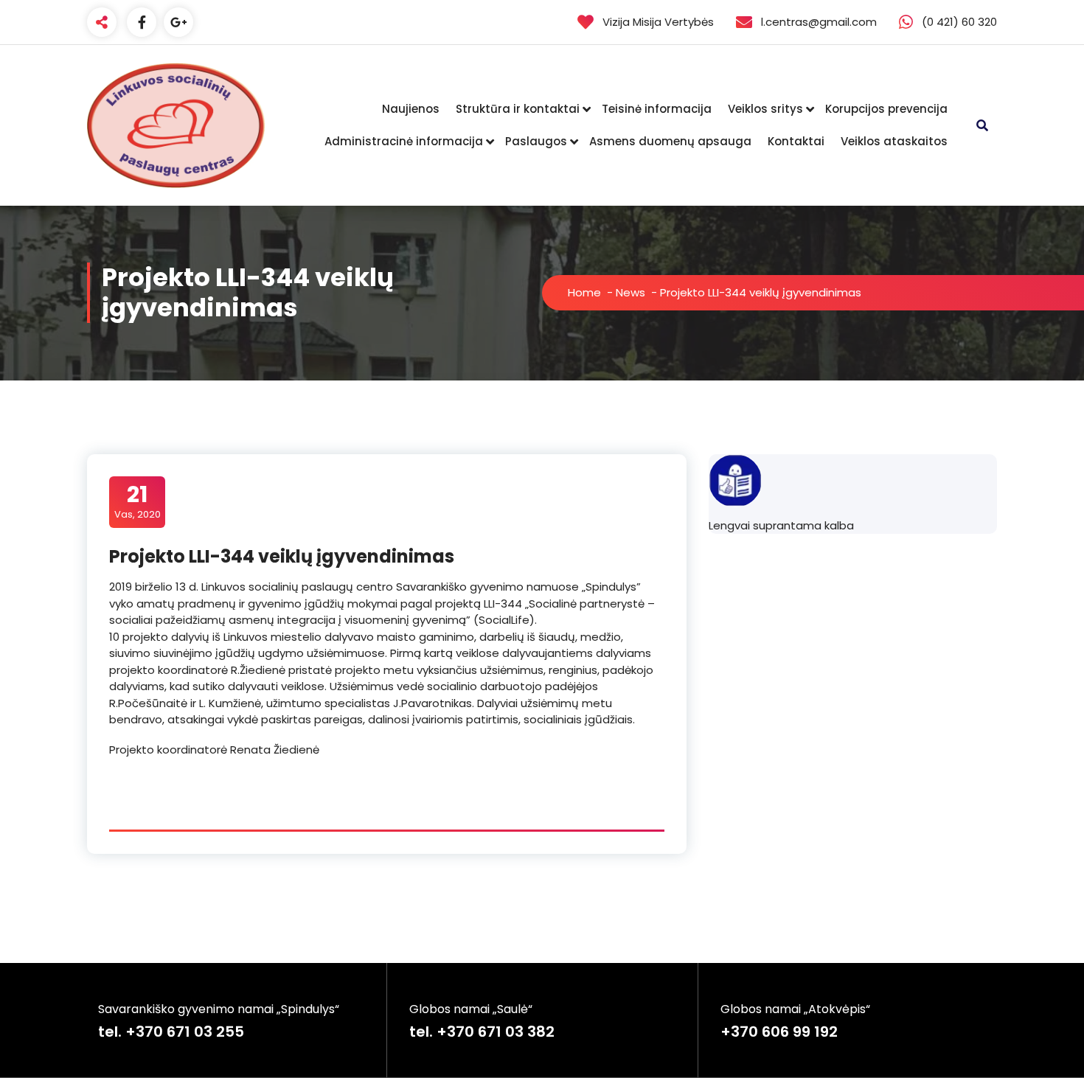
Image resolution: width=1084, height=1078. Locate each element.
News (630, 292)
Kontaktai (796, 141)
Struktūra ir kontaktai (518, 109)
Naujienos (410, 109)
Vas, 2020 (137, 501)
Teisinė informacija (657, 109)
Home (584, 292)
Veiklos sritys (765, 109)
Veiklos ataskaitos (894, 141)
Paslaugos (536, 141)
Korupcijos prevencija (886, 109)
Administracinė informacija (403, 141)
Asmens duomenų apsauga (670, 141)
